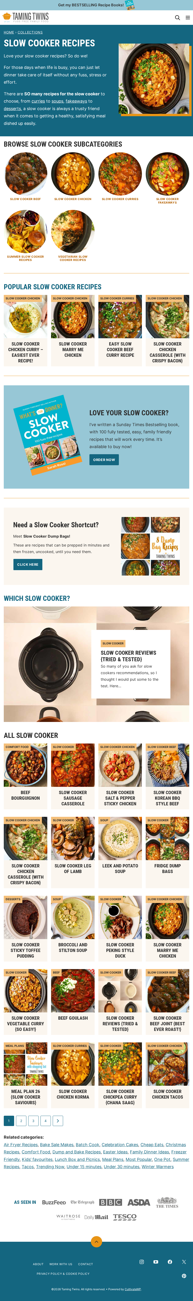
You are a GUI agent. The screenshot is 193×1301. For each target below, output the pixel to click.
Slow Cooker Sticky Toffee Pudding (25, 950)
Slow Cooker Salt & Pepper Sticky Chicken (120, 798)
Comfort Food (36, 1151)
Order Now (104, 460)
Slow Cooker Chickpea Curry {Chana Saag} (120, 1097)
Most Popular (139, 1159)
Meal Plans (112, 1159)
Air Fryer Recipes (21, 1144)
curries (38, 101)
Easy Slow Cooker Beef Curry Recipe (120, 349)
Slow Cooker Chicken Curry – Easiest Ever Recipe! (25, 352)
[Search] (177, 17)
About (38, 1264)
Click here (28, 564)
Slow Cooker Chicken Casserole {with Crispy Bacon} (167, 352)
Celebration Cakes (120, 1144)
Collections (30, 32)
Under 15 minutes (84, 1166)
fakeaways (76, 101)
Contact (85, 1264)
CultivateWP (133, 1289)
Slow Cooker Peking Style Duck (120, 950)
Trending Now (50, 1166)
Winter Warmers (158, 1166)
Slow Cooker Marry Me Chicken (73, 349)
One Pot (162, 1159)
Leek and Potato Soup (120, 868)
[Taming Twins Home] (25, 17)
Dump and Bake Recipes (76, 1151)
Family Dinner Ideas (149, 1151)
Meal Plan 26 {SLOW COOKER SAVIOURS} (25, 1097)
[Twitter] (184, 1262)
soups (57, 101)
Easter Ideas (115, 1151)
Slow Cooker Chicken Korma (73, 1094)
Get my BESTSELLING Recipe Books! (91, 5)
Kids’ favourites (37, 1159)
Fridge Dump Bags (167, 868)
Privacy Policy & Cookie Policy (63, 1273)
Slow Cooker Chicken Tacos (167, 1094)
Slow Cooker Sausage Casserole (73, 798)
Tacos (28, 1166)
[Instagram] (142, 1262)
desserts (12, 108)
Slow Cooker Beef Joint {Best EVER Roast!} (167, 1023)
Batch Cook (87, 1144)
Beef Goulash (73, 1018)
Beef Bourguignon (25, 795)
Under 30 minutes (121, 1166)
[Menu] (188, 17)
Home (9, 32)
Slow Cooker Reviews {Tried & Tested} (128, 656)
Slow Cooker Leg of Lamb (73, 868)
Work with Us (60, 1264)
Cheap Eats (152, 1144)
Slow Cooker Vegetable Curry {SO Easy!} (25, 1023)
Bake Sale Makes (56, 1144)
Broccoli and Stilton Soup (72, 947)
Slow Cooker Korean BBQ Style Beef (167, 798)
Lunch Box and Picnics (77, 1159)
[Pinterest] (184, 1276)
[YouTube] (156, 1262)
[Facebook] (170, 1262)
